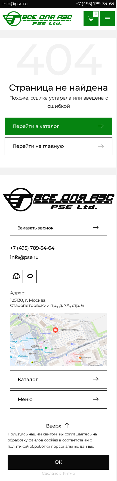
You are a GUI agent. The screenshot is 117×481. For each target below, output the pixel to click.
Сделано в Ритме (58, 473)
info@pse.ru (14, 3)
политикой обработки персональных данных (51, 446)
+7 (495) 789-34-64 (95, 3)
